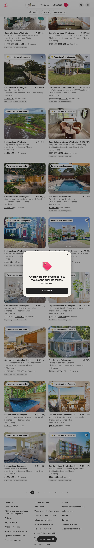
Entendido (47, 290)
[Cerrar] (67, 254)
